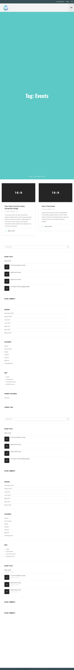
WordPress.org (10, 384)
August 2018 (8, 316)
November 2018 (9, 313)
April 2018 (7, 329)
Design (6, 352)
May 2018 (7, 326)
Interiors (6, 357)
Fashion (6, 354)
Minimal (6, 360)
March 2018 (7, 333)
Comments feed (10, 382)
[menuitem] (60, 1)
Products (7, 398)
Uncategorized (8, 363)
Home (30, 176)
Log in (7, 377)
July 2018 (7, 320)
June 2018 (7, 323)
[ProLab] (6, 7)
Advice (6, 346)
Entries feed (9, 379)
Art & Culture (8, 349)
